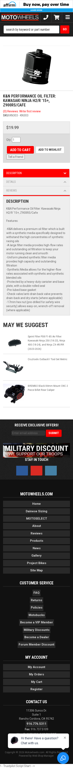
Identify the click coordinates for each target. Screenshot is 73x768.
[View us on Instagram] (51, 471)
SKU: (6, 115)
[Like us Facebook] (22, 471)
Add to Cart (20, 150)
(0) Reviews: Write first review (22, 111)
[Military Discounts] (36, 450)
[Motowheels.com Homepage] (20, 17)
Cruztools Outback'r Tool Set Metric (47, 359)
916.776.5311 (36, 724)
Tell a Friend (15, 156)
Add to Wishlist (50, 150)
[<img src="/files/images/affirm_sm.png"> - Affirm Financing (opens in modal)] (36, 6)
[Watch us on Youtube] (36, 471)
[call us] (45, 17)
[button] (36, 29)
